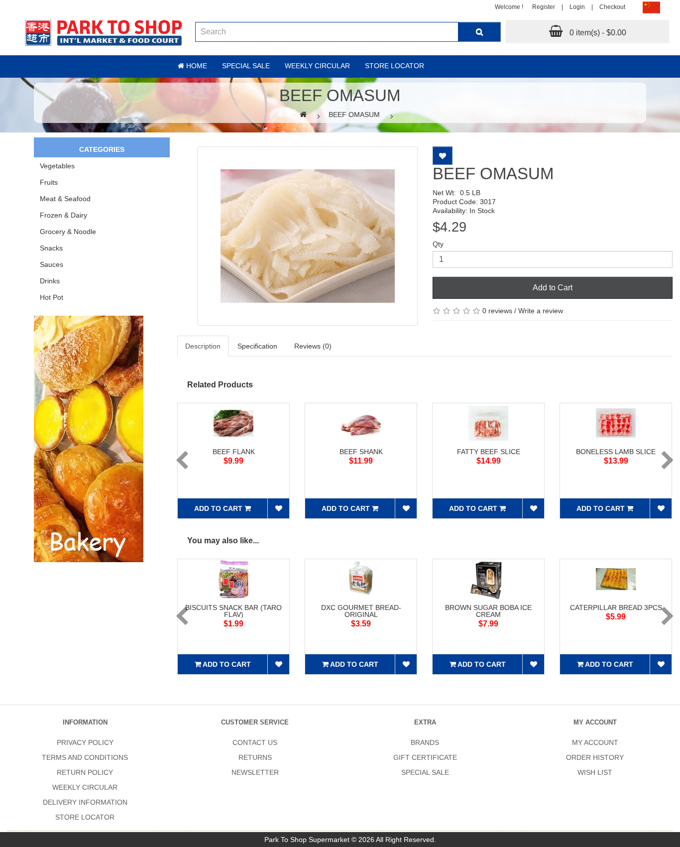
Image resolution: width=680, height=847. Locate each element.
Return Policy (85, 772)
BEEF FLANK (234, 452)
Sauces (51, 264)
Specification (257, 346)
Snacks (51, 248)
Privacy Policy (85, 742)
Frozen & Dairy (63, 215)
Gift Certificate (425, 757)
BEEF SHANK (361, 452)
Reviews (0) (313, 346)
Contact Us (254, 742)
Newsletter (255, 772)
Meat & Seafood (65, 199)
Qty (438, 244)
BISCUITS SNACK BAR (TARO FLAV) (233, 611)
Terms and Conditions (85, 757)
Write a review (540, 311)
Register (543, 6)
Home (195, 66)
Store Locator (394, 66)
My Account (595, 742)
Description (203, 346)
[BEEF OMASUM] (307, 236)
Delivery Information (85, 802)
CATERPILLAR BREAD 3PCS (616, 607)
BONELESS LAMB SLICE (616, 452)
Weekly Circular (317, 66)
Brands (425, 742)
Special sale (246, 66)
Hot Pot (51, 297)
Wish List (594, 772)
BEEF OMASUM (354, 115)
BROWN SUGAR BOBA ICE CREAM (488, 611)
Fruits (49, 182)
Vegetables (57, 166)
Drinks (50, 281)
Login (577, 6)
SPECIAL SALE (425, 772)
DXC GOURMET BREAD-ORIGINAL (361, 611)
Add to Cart (552, 287)
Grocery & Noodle (68, 232)
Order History (595, 757)
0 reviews (497, 311)
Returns (255, 757)
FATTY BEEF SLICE (488, 452)
